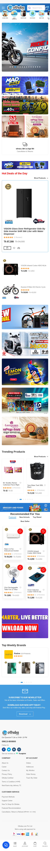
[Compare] (19, 248)
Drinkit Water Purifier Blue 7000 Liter (23, 234)
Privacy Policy (7, 774)
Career (4, 767)
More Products (40, 178)
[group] (25, 47)
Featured (12, 517)
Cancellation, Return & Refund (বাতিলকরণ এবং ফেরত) (19, 812)
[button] (10, 66)
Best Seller (25, 521)
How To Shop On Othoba (10, 804)
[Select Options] (7, 248)
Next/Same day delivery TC (11, 785)
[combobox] (36, 8)
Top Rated (37, 517)
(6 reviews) (41, 556)
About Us (5, 763)
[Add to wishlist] (14, 248)
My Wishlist (30, 770)
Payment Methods (8, 797)
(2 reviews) (17, 554)
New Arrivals (24, 517)
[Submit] (29, 8)
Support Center (7, 801)
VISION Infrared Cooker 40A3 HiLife (34, 552)
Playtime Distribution (22, 653)
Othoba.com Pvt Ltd (25, 826)
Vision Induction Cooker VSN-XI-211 (34, 591)
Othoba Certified (7, 778)
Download (23, 714)
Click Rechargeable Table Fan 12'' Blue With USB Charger (11, 589)
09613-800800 (9, 741)
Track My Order (31, 778)
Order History (31, 774)
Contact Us (6, 770)
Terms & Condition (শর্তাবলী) (11, 782)
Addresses (30, 767)
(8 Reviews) (18, 237)
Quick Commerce (14, 18)
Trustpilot (22, 753)
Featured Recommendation (11, 808)
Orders (28, 763)
